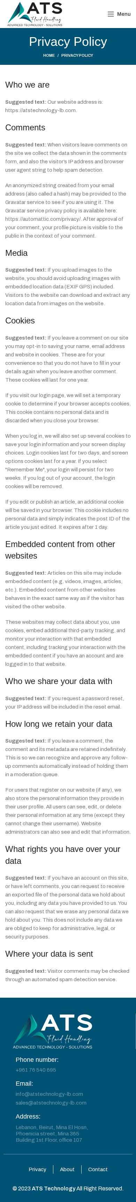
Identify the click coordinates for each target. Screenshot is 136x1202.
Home (49, 55)
